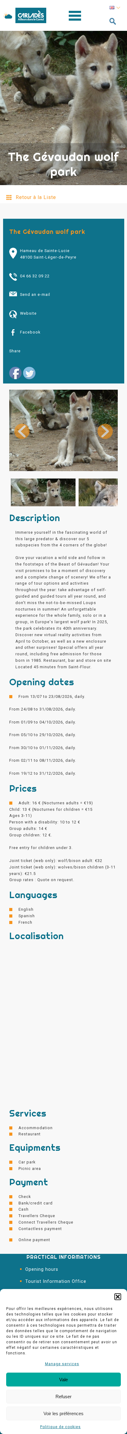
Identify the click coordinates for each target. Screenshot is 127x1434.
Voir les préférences (63, 1413)
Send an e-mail (35, 294)
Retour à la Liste (36, 197)
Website (28, 313)
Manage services (62, 1364)
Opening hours (41, 1269)
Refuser (63, 1396)
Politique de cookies (60, 1427)
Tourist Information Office (55, 1281)
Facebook (30, 332)
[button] (118, 1297)
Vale (63, 1379)
